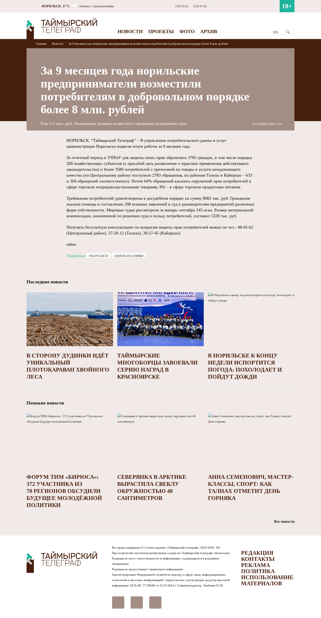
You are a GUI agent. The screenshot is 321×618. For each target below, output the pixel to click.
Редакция (257, 553)
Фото (187, 31)
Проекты (161, 31)
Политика (258, 571)
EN (275, 32)
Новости (130, 31)
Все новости (284, 521)
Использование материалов (267, 580)
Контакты (258, 559)
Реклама (255, 565)
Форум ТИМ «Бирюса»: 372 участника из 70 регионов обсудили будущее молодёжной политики (64, 491)
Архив (208, 31)
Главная (41, 43)
